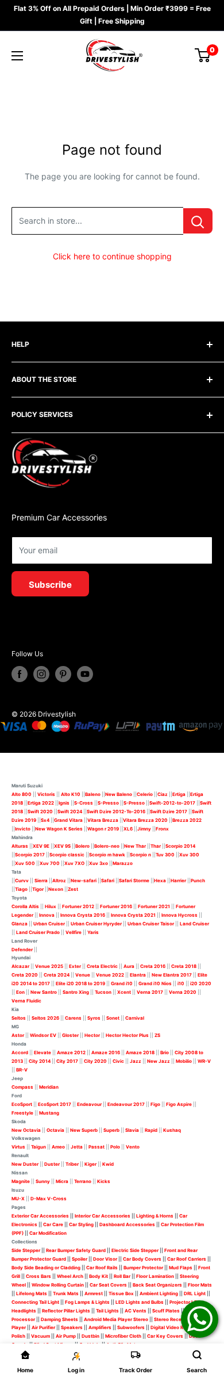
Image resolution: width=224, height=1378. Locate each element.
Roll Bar (122, 1276)
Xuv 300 (189, 855)
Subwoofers (131, 1327)
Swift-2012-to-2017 (172, 803)
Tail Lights (107, 1311)
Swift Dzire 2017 (168, 811)
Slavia (132, 1130)
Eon (20, 992)
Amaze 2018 (140, 1052)
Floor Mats (200, 1285)
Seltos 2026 (45, 1018)
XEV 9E (41, 846)
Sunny (43, 1181)
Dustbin (90, 1336)
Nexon (55, 889)
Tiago (21, 889)
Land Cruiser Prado (38, 932)
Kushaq (172, 1130)
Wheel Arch (70, 1276)
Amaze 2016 (105, 1052)
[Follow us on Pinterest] (63, 674)
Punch (198, 880)
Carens (73, 1018)
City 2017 (67, 1061)
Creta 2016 (152, 966)
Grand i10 (122, 983)
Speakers (72, 1327)
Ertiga (179, 794)
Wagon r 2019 (103, 829)
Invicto (22, 829)
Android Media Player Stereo (116, 1319)
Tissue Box (121, 1293)
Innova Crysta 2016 (82, 915)
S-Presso (108, 803)
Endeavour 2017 (126, 1104)
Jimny (144, 829)
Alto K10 (70, 794)
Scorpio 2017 (30, 855)
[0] (203, 55)
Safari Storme (134, 880)
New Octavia (26, 1130)
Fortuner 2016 (116, 906)
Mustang (49, 1113)
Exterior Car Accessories (40, 1216)
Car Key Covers (165, 1336)
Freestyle (22, 1113)
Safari (107, 880)
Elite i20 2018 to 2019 (80, 983)
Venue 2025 (49, 966)
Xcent (124, 992)
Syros (94, 1018)
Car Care (53, 1224)
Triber (72, 1164)
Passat (96, 1147)
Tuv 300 (165, 855)
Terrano (82, 1181)
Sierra (40, 880)
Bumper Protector (143, 1267)
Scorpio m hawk (107, 855)
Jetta (77, 1147)
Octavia (55, 1130)
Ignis (64, 803)
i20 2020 (200, 983)
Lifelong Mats (31, 1293)
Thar (155, 846)
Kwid (108, 1164)
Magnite (20, 1181)
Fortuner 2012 (78, 906)
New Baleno (118, 794)
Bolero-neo (106, 846)
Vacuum (40, 1336)
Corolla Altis (25, 906)
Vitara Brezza (102, 820)
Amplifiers (99, 1327)
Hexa (160, 880)
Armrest (93, 1293)
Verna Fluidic (26, 1001)
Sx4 (45, 820)
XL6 (128, 829)
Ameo (58, 1147)
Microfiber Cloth (123, 1336)
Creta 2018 (183, 966)
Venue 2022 (110, 975)
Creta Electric (102, 966)
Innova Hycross (179, 915)
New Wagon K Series (59, 829)
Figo (155, 1104)
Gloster (70, 1035)
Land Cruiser (194, 924)
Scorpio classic (66, 855)
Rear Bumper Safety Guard (76, 1250)
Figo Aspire (179, 1104)
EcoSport (21, 1104)
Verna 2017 (150, 992)
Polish (18, 1336)
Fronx (162, 829)
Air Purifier (43, 1327)
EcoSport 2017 (54, 1104)
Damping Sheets (59, 1319)
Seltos (18, 1018)
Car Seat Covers (108, 1285)
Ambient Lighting (159, 1293)
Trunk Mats (66, 1293)
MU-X (18, 1198)
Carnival (134, 1018)
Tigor (38, 889)
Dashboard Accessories (127, 1224)
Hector (92, 1035)
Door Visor (105, 1259)
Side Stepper (25, 1250)
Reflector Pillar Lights (66, 1311)
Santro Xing (76, 992)
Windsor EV (43, 1035)
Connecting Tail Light (35, 1302)
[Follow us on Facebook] (19, 674)
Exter (75, 966)
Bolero (82, 846)
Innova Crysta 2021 (133, 915)
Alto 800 (21, 794)
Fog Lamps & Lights (87, 1302)
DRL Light (195, 1293)
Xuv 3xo (98, 863)
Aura (128, 966)
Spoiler (79, 1259)
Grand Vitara (68, 820)
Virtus (18, 1147)
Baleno (93, 794)
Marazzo (123, 863)
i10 (180, 983)
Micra (62, 1181)
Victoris (46, 794)
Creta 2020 (24, 975)
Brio (164, 1052)
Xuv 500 (25, 863)
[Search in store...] (198, 221)
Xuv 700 (50, 863)
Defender (22, 949)
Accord (19, 1052)
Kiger (90, 1164)
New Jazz (158, 1061)
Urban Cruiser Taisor (151, 924)
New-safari (83, 880)
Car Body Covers (142, 1259)
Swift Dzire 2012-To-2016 (116, 811)
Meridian (49, 1087)
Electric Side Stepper (135, 1250)
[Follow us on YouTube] (85, 674)
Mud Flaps (180, 1267)
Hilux (51, 906)
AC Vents (135, 1311)
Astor (17, 1035)
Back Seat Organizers (157, 1285)
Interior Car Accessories (102, 1216)
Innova (47, 915)
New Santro (43, 992)
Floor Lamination (155, 1276)
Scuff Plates (166, 1311)
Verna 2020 (182, 992)
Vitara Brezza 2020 (145, 820)
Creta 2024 (56, 975)
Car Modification (48, 1233)
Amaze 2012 (71, 1052)
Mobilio (184, 1061)
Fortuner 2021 (154, 906)
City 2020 (95, 1061)
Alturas (19, 846)
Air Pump (66, 1336)
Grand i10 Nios (155, 983)
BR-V (22, 1070)
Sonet (112, 1018)
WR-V (204, 1061)
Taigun (38, 1147)
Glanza (19, 924)
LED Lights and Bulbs (139, 1302)
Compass (22, 1087)
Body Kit (98, 1276)
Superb (111, 1130)
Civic (118, 1061)
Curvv (22, 880)
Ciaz (162, 794)
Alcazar (20, 966)
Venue (82, 975)
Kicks (103, 1181)
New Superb (84, 1130)
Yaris (93, 932)
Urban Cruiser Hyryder (96, 924)
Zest (73, 889)
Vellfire (73, 932)
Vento (133, 1147)
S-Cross (83, 803)
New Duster (24, 1164)
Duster (52, 1164)
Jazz (135, 1061)
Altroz (59, 880)
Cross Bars (38, 1276)
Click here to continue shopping (112, 256)
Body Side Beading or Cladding (45, 1267)
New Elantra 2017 (172, 975)
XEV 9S (62, 846)
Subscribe (50, 584)
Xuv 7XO (74, 863)
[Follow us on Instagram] (41, 674)
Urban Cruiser (49, 924)
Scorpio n (140, 855)
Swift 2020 (40, 811)
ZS (157, 1035)
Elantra (138, 975)
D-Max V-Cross (48, 1198)
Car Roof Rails (102, 1267)
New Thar (135, 846)
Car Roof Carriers (186, 1259)
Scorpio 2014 (180, 846)
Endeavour (89, 1104)
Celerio (145, 794)
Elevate (42, 1052)
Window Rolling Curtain (58, 1285)
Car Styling (81, 1224)
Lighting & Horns (154, 1216)
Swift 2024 (69, 811)
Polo (115, 1147)
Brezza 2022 (187, 820)
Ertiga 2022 (41, 803)
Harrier (178, 880)
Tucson (103, 992)
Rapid (151, 1130)
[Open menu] (17, 55)
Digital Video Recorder (175, 1327)
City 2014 (40, 1061)
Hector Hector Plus (127, 1035)
